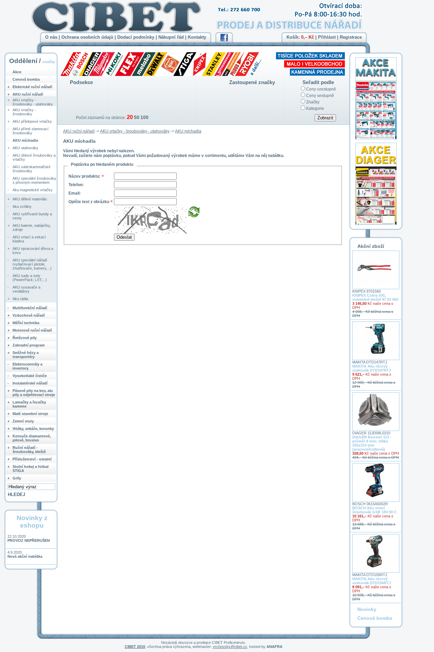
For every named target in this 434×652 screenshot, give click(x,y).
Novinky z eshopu (32, 521)
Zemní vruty (23, 421)
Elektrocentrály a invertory (27, 366)
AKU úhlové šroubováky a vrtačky (34, 157)
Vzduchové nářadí (29, 315)
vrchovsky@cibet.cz (230, 647)
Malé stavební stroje (30, 414)
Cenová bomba (26, 79)
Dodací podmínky (135, 37)
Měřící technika (26, 323)
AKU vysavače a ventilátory (26, 289)
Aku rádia (20, 299)
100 (144, 117)
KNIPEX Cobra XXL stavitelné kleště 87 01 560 (375, 297)
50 (136, 117)
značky (48, 62)
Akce (17, 72)
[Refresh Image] (194, 215)
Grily (17, 478)
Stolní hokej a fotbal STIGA (30, 469)
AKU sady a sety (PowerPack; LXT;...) (30, 278)
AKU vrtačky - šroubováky (24, 112)
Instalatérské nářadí (30, 383)
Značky (312, 102)
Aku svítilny (22, 206)
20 (130, 117)
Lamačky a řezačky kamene (29, 404)
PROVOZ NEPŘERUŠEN (28, 540)
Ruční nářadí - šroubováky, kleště (29, 450)
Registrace (351, 37)
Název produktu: (84, 176)
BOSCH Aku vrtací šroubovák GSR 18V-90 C (374, 510)
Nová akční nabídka (24, 556)
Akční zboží (370, 246)
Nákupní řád (171, 37)
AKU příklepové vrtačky (32, 121)
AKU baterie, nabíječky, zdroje (32, 227)
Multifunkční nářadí (30, 308)
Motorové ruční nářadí (32, 330)
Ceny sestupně (320, 95)
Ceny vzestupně (321, 89)
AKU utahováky (25, 148)
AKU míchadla (188, 131)
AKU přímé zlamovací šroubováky (30, 131)
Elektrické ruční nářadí (32, 87)
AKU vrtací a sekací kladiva (29, 239)
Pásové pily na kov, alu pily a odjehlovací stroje (34, 393)
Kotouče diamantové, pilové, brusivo (32, 438)
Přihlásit (327, 37)
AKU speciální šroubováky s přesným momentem (34, 180)
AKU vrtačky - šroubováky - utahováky (135, 131)
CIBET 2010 (135, 647)
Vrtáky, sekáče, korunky (33, 429)
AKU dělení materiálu (30, 199)
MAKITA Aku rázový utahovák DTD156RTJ (371, 581)
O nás (51, 37)
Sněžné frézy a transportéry (26, 355)
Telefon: (76, 184)
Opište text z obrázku (88, 201)
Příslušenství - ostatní (32, 459)
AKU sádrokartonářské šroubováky (32, 169)
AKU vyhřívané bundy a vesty (32, 216)
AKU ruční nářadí (79, 131)
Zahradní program (29, 345)
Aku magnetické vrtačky (33, 190)
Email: (74, 193)
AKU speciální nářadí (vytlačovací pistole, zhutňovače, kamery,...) (32, 264)
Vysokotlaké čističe (30, 376)
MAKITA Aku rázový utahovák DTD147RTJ (371, 368)
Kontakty (197, 37)
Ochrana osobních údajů (87, 37)
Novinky (366, 609)
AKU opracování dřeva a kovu (33, 250)
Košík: (300, 37)
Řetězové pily (25, 338)
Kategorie (315, 108)
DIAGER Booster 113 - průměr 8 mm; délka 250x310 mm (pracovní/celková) (371, 443)
